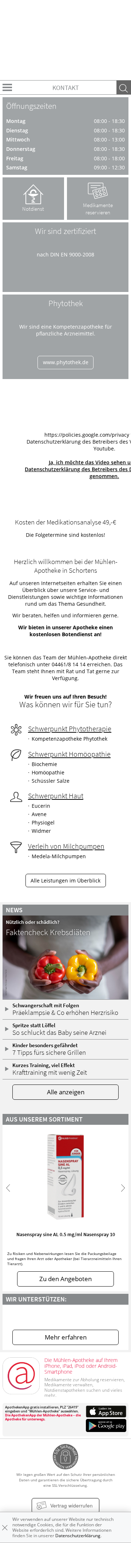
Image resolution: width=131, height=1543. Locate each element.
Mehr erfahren (66, 1337)
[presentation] (8, 1188)
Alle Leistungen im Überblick (65, 880)
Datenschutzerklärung (77, 1535)
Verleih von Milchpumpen (66, 846)
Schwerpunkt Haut (55, 796)
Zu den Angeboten (65, 1279)
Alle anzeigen (65, 1092)
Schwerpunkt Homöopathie (69, 754)
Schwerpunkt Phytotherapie (69, 728)
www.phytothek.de (65, 362)
